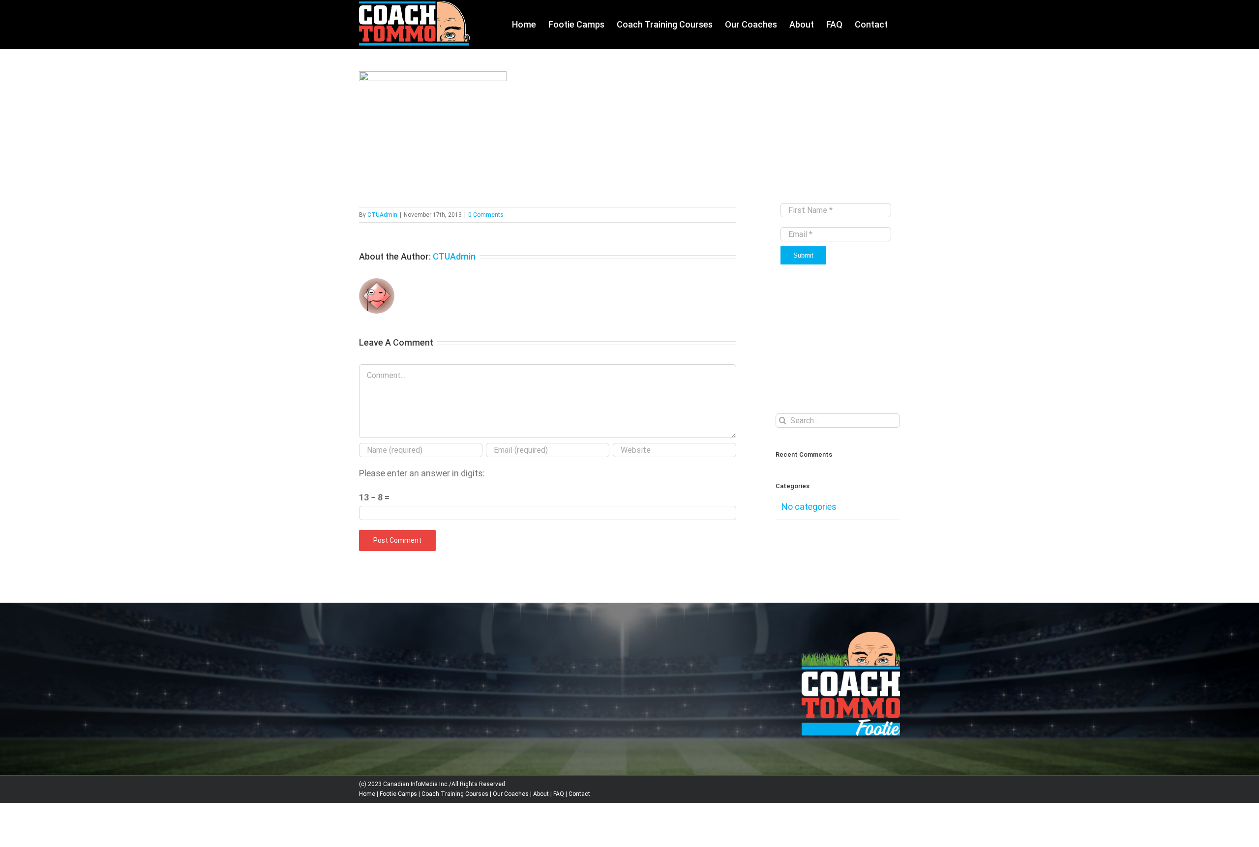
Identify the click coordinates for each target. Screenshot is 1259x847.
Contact (579, 793)
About (541, 793)
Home (367, 793)
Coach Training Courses (454, 793)
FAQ (558, 793)
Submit (803, 255)
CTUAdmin (382, 214)
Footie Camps (398, 793)
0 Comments (486, 214)
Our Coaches (511, 793)
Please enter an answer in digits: (422, 473)
